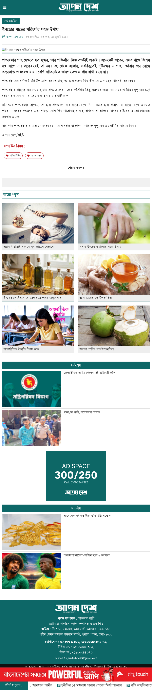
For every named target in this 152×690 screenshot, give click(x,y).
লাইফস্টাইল (10, 21)
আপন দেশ (35, 156)
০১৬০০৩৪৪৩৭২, (83, 647)
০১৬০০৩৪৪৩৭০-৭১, (94, 641)
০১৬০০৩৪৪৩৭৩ (82, 652)
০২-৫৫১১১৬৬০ (69, 641)
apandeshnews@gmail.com (81, 657)
